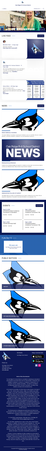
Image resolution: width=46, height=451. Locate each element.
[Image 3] (15, 29)
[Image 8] (24, 29)
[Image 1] (12, 29)
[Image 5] (19, 29)
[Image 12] (32, 29)
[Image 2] (14, 29)
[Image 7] (23, 29)
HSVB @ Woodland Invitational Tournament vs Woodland (11, 211)
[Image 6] (21, 29)
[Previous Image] (40, 29)
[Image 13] (33, 29)
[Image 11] (30, 29)
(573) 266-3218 (5, 370)
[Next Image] (44, 29)
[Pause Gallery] (2, 29)
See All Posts (41, 35)
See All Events (39, 205)
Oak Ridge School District (22, 355)
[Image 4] (17, 29)
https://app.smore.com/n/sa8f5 (10, 48)
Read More (14, 71)
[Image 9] (26, 29)
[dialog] (23, 275)
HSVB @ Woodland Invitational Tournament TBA (33, 211)
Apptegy (25, 449)
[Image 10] (28, 29)
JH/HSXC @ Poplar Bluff (10, 223)
